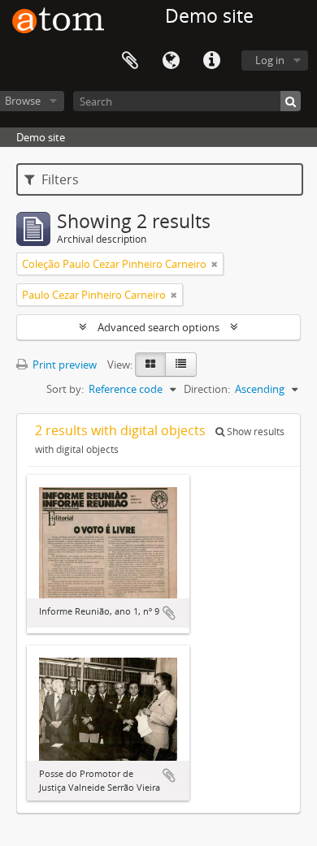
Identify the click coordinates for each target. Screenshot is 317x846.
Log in (269, 60)
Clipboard (130, 61)
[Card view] (150, 364)
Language (170, 61)
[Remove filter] (214, 264)
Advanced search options (158, 327)
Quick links (211, 61)
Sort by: (65, 389)
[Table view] (181, 364)
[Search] (290, 101)
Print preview (63, 364)
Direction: (207, 389)
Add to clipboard (169, 613)
